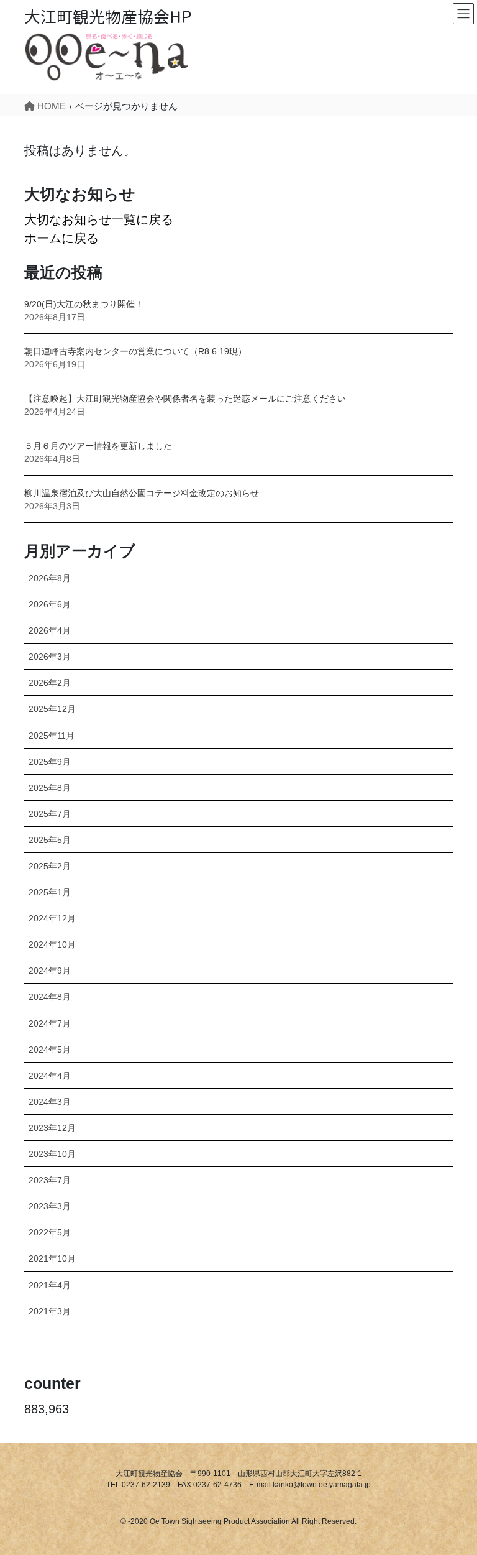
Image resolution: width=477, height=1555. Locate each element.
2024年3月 (50, 1102)
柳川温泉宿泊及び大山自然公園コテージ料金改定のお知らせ (141, 493)
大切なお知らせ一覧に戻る (98, 219)
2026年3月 (50, 657)
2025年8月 (50, 788)
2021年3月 (50, 1311)
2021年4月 (50, 1285)
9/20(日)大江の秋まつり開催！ (83, 304)
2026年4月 (50, 630)
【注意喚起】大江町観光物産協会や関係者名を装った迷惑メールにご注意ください (185, 399)
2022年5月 (50, 1232)
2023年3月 (50, 1206)
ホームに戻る (61, 238)
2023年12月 (52, 1128)
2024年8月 (50, 997)
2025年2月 (50, 866)
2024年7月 (50, 1023)
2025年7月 (50, 814)
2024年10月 (52, 944)
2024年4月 (50, 1076)
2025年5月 (50, 840)
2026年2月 (50, 683)
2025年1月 (50, 892)
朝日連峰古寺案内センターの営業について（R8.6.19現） (135, 351)
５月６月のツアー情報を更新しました (98, 446)
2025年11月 (52, 736)
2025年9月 (50, 762)
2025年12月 (52, 709)
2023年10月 (52, 1154)
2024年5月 (50, 1049)
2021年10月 (52, 1258)
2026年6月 (50, 604)
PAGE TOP (452, 1497)
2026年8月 (50, 578)
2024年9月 (50, 971)
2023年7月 (50, 1180)
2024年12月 (52, 918)
